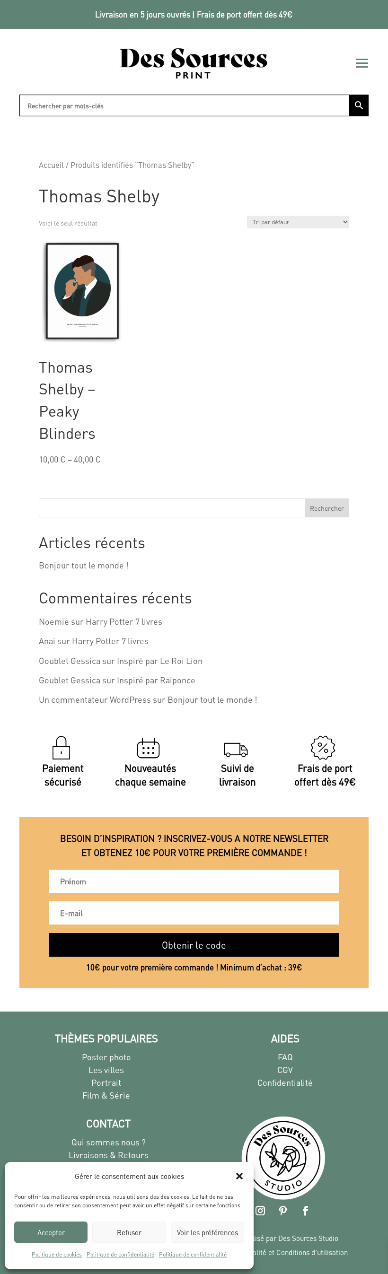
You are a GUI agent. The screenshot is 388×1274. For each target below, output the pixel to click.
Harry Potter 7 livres (124, 621)
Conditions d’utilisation (312, 1252)
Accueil (51, 165)
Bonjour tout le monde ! (84, 564)
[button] (239, 1176)
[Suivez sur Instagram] (260, 1210)
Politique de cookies (57, 1254)
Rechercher (327, 508)
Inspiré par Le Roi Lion (160, 660)
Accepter (51, 1232)
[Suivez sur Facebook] (305, 1210)
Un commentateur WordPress (95, 699)
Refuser (129, 1232)
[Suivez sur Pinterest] (282, 1210)
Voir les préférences (207, 1232)
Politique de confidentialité (120, 1254)
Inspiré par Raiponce (156, 679)
